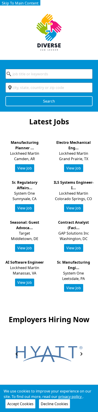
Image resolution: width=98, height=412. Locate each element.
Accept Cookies (20, 403)
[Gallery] (49, 354)
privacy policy (70, 396)
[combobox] (49, 74)
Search (49, 101)
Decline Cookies (54, 403)
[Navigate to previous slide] (16, 354)
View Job (24, 168)
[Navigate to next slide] (81, 354)
